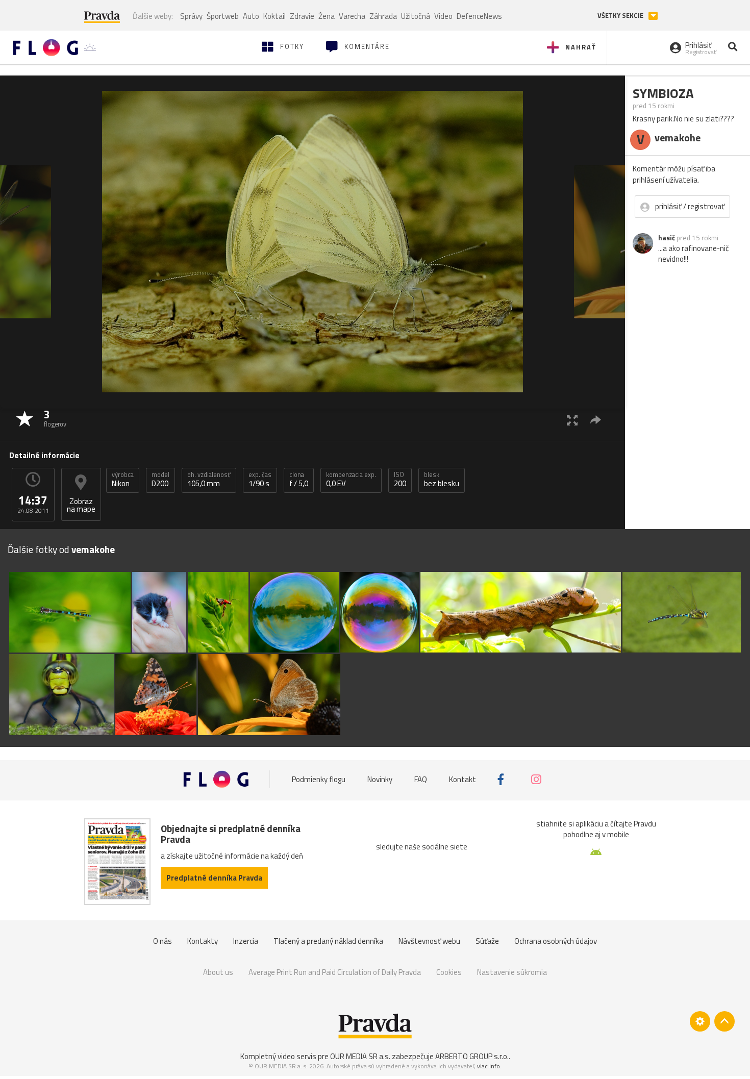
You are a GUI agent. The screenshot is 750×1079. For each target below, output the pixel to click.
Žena (326, 16)
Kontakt (462, 779)
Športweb (223, 16)
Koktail (274, 16)
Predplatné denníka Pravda (214, 878)
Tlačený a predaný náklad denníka (328, 941)
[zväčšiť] (572, 419)
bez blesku (441, 479)
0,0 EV (351, 479)
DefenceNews (479, 16)
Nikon (123, 479)
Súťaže (487, 941)
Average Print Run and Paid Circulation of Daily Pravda (334, 972)
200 (400, 479)
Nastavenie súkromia (512, 972)
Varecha (352, 16)
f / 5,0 (298, 479)
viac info (488, 1066)
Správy (191, 16)
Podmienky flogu (318, 779)
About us (218, 972)
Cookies (449, 972)
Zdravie (302, 16)
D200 (160, 479)
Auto (251, 16)
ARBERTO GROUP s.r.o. (472, 1056)
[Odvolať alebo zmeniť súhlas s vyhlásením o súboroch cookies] (700, 1021)
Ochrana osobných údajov (555, 941)
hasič (666, 238)
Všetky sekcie (621, 15)
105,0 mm (209, 479)
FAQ (420, 779)
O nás (162, 941)
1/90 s (259, 479)
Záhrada (383, 16)
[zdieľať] (595, 419)
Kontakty (202, 941)
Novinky (379, 779)
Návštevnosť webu (429, 941)
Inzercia (245, 941)
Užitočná (415, 16)
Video (443, 16)
